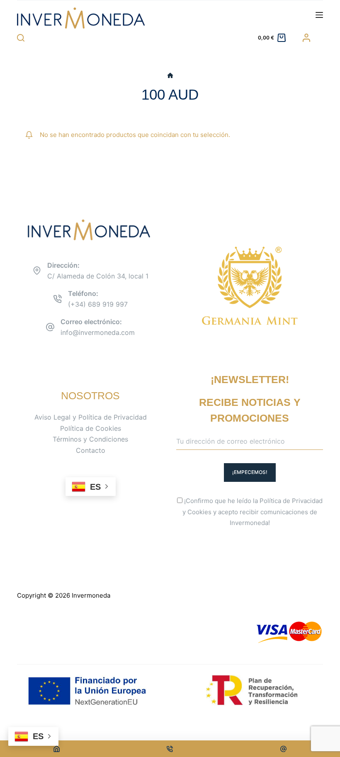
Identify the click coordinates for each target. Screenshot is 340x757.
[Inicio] (170, 76)
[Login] (306, 38)
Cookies (199, 512)
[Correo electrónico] (283, 748)
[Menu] (319, 15)
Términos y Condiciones (90, 439)
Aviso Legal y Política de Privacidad (90, 417)
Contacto (90, 450)
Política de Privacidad (291, 501)
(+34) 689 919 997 (98, 304)
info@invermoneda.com (98, 332)
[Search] (20, 38)
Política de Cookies (90, 428)
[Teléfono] (170, 748)
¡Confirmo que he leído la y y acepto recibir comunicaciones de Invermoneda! (252, 512)
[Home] (56, 748)
